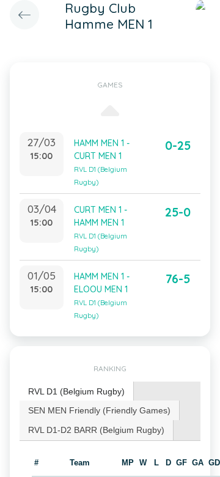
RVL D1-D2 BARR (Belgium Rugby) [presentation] (96, 430)
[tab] (77, 392)
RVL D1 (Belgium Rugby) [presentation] (76, 391)
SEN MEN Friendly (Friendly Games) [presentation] (99, 410)
